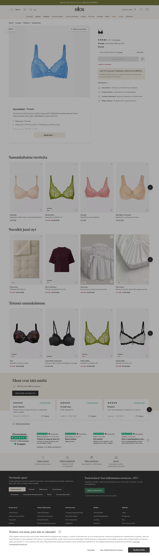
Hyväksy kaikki (139, 550)
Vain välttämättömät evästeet (111, 550)
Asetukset (91, 550)
